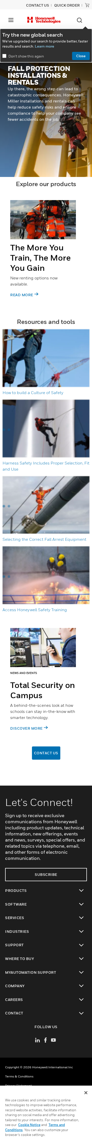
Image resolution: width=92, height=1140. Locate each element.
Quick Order (67, 5)
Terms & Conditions (19, 1076)
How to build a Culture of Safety (33, 392)
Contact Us (46, 753)
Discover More (26, 728)
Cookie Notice (29, 1125)
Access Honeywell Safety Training (35, 609)
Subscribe (46, 874)
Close (81, 56)
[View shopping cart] (87, 5)
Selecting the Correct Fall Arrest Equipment (44, 539)
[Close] (85, 1092)
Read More (21, 295)
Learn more (44, 46)
